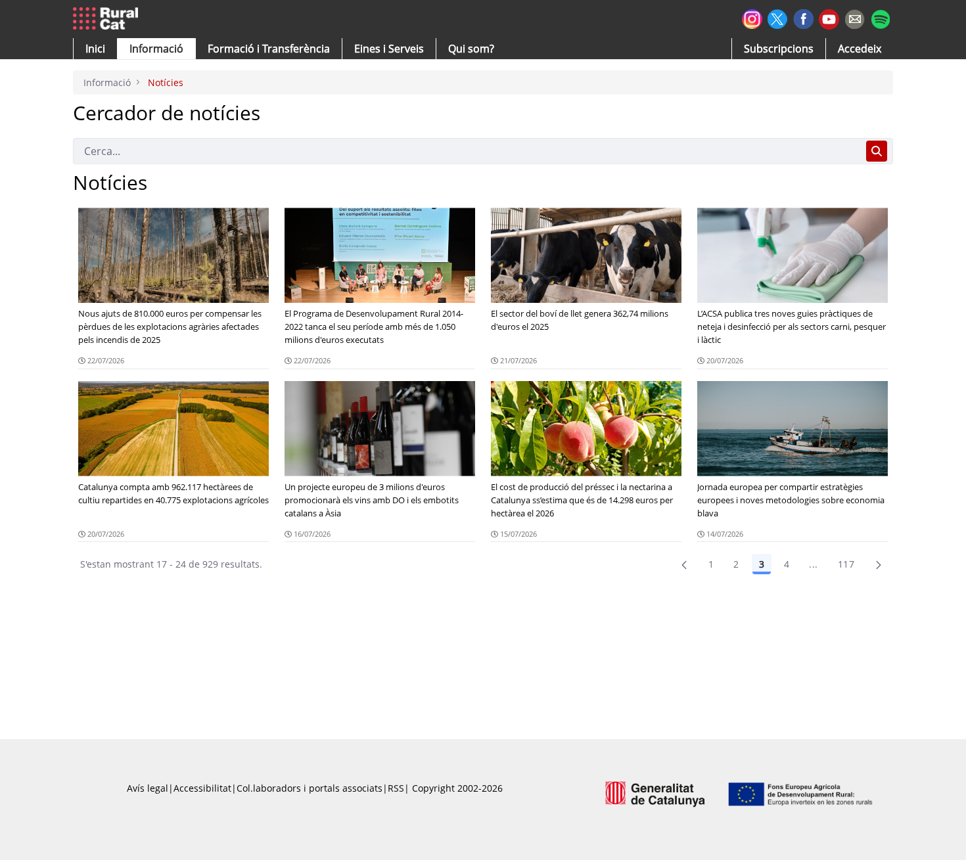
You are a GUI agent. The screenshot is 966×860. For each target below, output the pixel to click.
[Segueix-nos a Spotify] (880, 17)
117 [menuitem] (846, 564)
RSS (396, 788)
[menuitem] (269, 48)
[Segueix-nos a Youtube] (829, 18)
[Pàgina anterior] (684, 564)
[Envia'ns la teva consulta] (854, 17)
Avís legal (147, 788)
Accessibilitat (202, 788)
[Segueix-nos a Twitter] (778, 17)
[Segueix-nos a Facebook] (803, 17)
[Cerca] (876, 151)
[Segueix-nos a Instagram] (752, 17)
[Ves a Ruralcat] (108, 19)
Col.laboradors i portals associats (309, 788)
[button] (95, 48)
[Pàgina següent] (878, 564)
